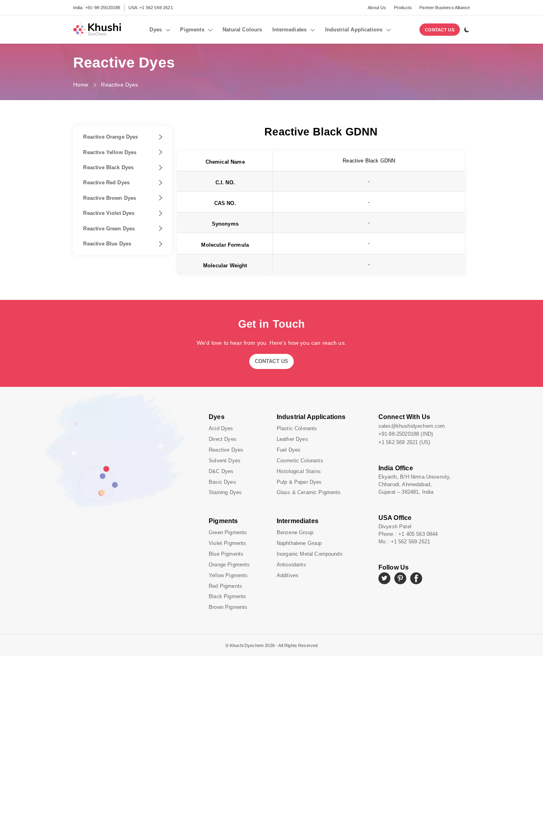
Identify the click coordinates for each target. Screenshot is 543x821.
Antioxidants (291, 565)
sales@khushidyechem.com (411, 426)
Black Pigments (227, 596)
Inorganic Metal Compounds (310, 554)
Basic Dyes (222, 482)
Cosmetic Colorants (300, 461)
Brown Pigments (228, 607)
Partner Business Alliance (444, 7)
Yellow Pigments (228, 575)
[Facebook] (416, 578)
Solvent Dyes (224, 461)
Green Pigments (228, 532)
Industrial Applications (311, 416)
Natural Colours (242, 30)
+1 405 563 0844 (418, 534)
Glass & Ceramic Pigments (309, 492)
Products (403, 7)
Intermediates (297, 521)
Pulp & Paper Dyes (299, 482)
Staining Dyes (225, 492)
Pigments (223, 521)
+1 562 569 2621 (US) (404, 442)
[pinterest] (400, 578)
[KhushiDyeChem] (97, 29)
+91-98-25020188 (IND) (405, 434)
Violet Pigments (227, 543)
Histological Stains (299, 471)
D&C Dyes (221, 471)
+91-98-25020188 (102, 7)
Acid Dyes (221, 428)
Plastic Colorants (297, 428)
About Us (377, 7)
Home (81, 84)
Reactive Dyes (119, 84)
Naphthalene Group (299, 543)
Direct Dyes (223, 439)
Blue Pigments (226, 554)
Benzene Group (295, 532)
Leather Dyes (292, 439)
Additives (288, 575)
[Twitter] (384, 578)
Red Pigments (225, 586)
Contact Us (439, 29)
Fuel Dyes (289, 450)
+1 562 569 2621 (156, 7)
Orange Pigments (229, 565)
